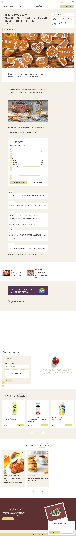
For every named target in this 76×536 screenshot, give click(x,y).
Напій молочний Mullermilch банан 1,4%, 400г (60, 418)
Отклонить (67, 532)
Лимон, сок (14, 178)
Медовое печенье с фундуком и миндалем (38, 479)
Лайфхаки (18, 6)
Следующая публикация (38, 534)
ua (72, 1)
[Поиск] (47, 2)
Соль (13, 156)
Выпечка (5, 475)
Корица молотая (15, 164)
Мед (13, 151)
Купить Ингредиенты (19, 182)
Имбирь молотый (15, 167)
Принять (55, 532)
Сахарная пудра (15, 175)
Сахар (13, 155)
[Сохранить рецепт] (3, 382)
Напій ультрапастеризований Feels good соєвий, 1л (12, 418)
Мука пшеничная (15, 162)
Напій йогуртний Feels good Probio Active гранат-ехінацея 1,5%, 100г (37, 419)
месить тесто (33, 88)
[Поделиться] (3, 386)
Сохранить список (37, 182)
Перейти (20, 425)
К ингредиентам (9, 29)
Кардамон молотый (16, 169)
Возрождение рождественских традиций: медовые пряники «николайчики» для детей (41, 273)
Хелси (11, 6)
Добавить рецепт (8, 518)
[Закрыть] (73, 523)
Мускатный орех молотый (17, 166)
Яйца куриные (15, 158)
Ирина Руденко (7, 23)
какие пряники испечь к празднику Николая (25, 132)
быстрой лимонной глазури (32, 254)
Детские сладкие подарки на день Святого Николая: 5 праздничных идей (17, 273)
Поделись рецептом (68, 6)
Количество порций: (15, 145)
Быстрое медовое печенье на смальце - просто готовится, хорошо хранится (13, 480)
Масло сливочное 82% (16, 153)
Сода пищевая (15, 160)
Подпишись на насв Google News (21, 290)
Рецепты (4, 6)
